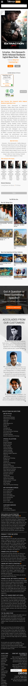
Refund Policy (4, 664)
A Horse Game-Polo (18, 278)
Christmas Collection (8, 472)
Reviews (3, 663)
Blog (2, 679)
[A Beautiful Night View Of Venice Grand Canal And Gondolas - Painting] (6, 258)
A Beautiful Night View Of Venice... (5, 263)
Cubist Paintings (7, 415)
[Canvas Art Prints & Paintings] (20, 563)
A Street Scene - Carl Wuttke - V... (4, 239)
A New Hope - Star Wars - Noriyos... (19, 225)
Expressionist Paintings (9, 417)
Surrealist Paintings (8, 434)
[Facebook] (21, 673)
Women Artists (7, 464)
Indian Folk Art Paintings (9, 470)
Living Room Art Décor (7, 185)
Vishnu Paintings (7, 447)
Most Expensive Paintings (9, 469)
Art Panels (5, 441)
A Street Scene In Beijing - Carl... (20, 247)
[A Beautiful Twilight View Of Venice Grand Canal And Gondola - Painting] (20, 258)
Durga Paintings (7, 481)
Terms (2, 666)
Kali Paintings (6, 483)
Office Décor (6, 507)
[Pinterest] (26, 673)
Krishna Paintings (7, 442)
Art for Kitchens (7, 492)
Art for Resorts (7, 499)
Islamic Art (6, 420)
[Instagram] (24, 673)
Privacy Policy (4, 671)
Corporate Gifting (7, 508)
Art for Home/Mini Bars (9, 496)
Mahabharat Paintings (8, 466)
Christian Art (6, 459)
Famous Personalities (8, 478)
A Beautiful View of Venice (6, 276)
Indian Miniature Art (8, 423)
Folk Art (5, 426)
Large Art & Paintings (8, 477)
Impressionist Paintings (9, 418)
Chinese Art (6, 461)
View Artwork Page (13, 62)
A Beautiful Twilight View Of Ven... (20, 264)
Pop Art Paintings (7, 429)
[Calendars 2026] (11, 536)
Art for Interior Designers (9, 510)
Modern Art (6, 425)
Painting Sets (6, 475)
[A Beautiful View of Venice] (6, 271)
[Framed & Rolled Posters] (17, 551)
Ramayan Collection (8, 473)
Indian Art (5, 422)
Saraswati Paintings (8, 451)
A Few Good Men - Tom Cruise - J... (6, 223)
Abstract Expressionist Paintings (11, 436)
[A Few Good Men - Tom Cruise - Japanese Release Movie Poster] (6, 213)
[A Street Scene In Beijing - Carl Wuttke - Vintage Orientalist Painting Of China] (20, 237)
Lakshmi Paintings (7, 450)
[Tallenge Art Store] (14, 2)
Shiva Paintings (7, 445)
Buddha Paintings (7, 444)
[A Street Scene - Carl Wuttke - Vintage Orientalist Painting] (6, 233)
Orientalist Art (6, 428)
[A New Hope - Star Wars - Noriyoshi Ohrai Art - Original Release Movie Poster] (20, 214)
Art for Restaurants (8, 497)
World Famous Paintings (9, 462)
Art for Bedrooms (7, 491)
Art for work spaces (8, 502)
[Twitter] (19, 673)
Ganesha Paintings (7, 448)
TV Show (17, 185)
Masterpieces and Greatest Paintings (12, 467)
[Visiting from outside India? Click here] (20, 516)
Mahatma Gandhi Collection (10, 453)
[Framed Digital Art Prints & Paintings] (25, 578)
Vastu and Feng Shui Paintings (10, 484)
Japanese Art (6, 456)
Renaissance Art (7, 433)
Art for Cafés (6, 500)
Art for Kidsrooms (7, 494)
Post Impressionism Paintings (10, 431)
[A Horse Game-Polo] (20, 272)
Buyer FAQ (3, 661)
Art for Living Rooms (8, 489)
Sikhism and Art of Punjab (9, 480)
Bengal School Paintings (9, 458)
